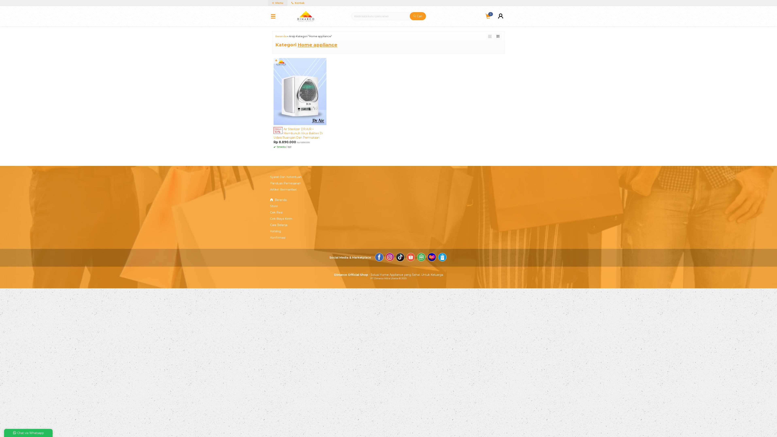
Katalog (275, 231)
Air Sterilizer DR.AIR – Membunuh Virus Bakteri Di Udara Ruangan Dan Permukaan (298, 133)
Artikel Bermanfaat (283, 189)
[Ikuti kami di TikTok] (400, 258)
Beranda (280, 200)
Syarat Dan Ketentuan (285, 177)
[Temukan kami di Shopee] (411, 258)
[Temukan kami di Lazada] (432, 258)
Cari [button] (419, 16)
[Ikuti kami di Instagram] (389, 258)
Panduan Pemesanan (285, 183)
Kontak (299, 2)
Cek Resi (276, 212)
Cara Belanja (278, 225)
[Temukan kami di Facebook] (379, 258)
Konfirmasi (277, 237)
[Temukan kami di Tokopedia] (421, 258)
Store (274, 206)
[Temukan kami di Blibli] (442, 258)
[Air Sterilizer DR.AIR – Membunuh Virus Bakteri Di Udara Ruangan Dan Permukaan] (300, 91)
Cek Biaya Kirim (281, 219)
